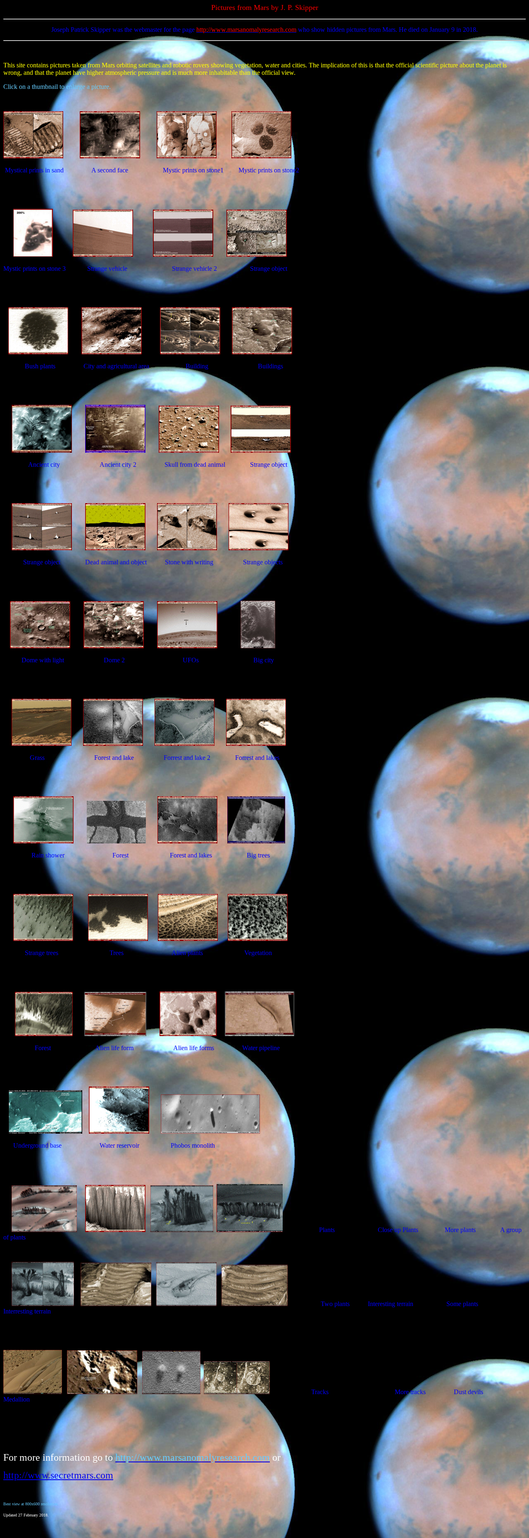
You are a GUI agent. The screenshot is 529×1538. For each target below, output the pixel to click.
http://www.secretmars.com (58, 1475)
